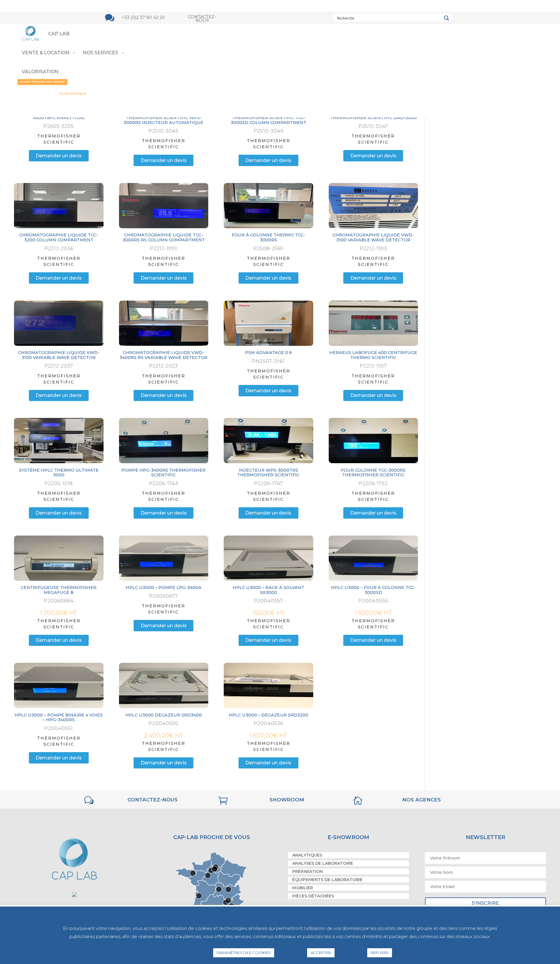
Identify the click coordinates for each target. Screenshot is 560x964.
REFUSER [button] (379, 952)
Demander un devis (58, 155)
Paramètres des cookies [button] (244, 952)
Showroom (287, 795)
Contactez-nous (202, 18)
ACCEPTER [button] (321, 952)
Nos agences (421, 795)
